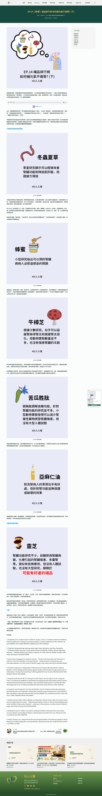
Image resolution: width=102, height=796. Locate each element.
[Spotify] (34, 786)
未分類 (75, 44)
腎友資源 (52, 3)
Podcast (36, 3)
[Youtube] (31, 786)
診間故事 (76, 37)
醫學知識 (76, 33)
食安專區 (87, 3)
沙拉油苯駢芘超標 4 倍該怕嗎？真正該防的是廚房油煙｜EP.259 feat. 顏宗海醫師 (51, 764)
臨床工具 (78, 3)
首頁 (24, 3)
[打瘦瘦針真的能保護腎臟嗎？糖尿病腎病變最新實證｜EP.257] (81, 753)
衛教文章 (61, 3)
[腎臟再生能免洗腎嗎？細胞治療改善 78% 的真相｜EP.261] (21, 753)
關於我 (30, 3)
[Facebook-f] (25, 786)
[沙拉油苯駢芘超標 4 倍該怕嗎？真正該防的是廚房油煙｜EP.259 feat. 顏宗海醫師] (51, 753)
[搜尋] (94, 2)
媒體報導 (76, 35)
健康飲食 (76, 43)
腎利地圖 (69, 3)
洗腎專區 (44, 3)
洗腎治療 (76, 41)
